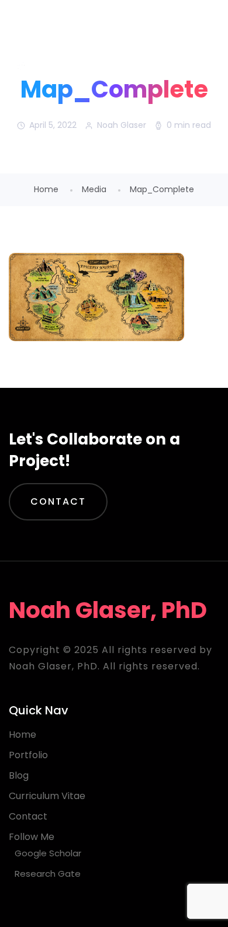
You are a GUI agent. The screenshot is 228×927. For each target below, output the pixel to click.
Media (94, 189)
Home (46, 189)
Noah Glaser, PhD (103, 29)
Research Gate (48, 873)
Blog (19, 775)
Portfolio (28, 755)
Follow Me (31, 836)
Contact (58, 501)
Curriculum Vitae (47, 796)
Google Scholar (48, 853)
